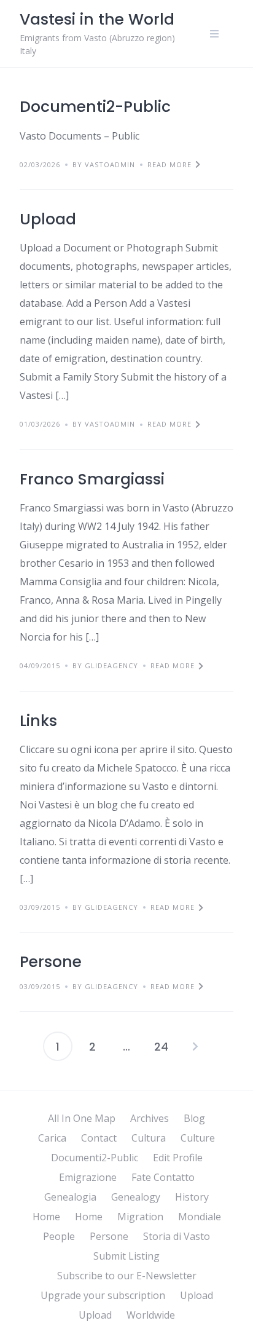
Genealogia (70, 1197)
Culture (198, 1138)
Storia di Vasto (176, 1236)
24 (161, 1046)
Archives (149, 1118)
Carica (52, 1138)
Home (46, 1216)
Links (38, 721)
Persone (51, 962)
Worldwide (150, 1315)
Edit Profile (178, 1157)
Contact (99, 1138)
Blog (194, 1118)
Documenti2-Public (95, 106)
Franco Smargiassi (92, 479)
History (192, 1197)
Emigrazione (88, 1177)
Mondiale (199, 1216)
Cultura (148, 1138)
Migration (140, 1216)
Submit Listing (126, 1256)
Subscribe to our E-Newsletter (127, 1275)
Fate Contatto (163, 1177)
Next (195, 1046)
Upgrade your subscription (103, 1295)
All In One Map (81, 1118)
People (59, 1236)
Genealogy (135, 1197)
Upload (48, 219)
